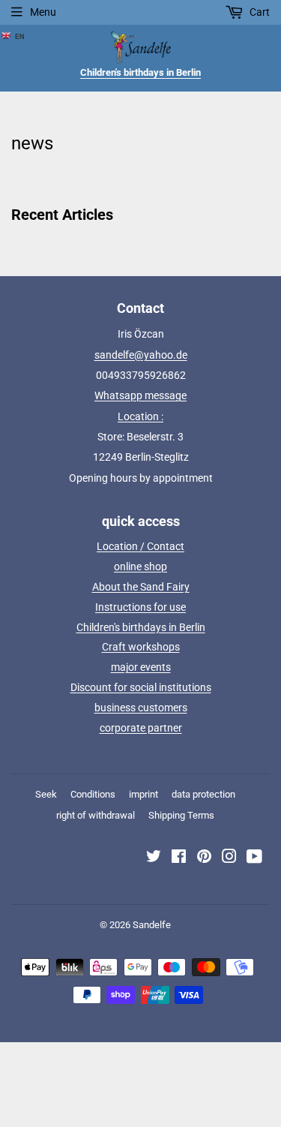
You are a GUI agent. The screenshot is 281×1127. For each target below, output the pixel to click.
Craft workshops (141, 647)
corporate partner (141, 728)
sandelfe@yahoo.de (140, 355)
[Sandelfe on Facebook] (179, 858)
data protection (203, 794)
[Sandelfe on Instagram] (229, 858)
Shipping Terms (181, 815)
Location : (140, 416)
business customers (140, 708)
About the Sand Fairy (141, 587)
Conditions (92, 794)
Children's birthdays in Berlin (140, 627)
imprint (143, 794)
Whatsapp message (140, 395)
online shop (140, 566)
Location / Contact (140, 546)
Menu (43, 12)
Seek (46, 794)
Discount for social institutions (140, 687)
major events (141, 667)
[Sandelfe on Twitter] (153, 858)
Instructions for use (140, 607)
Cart (258, 12)
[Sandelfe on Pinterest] (204, 858)
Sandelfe (152, 924)
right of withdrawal (95, 815)
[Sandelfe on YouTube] (254, 858)
